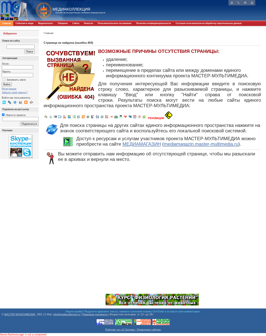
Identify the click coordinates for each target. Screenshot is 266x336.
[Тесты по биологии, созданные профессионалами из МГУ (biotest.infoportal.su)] (144, 118)
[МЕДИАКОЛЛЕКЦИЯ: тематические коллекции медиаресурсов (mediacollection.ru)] (106, 118)
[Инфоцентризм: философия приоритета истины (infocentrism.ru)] (97, 118)
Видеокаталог (45, 23)
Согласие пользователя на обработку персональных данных (209, 23)
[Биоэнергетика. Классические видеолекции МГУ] (69, 118)
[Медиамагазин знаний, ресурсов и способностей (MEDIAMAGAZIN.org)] (161, 324)
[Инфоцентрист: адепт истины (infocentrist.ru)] (102, 118)
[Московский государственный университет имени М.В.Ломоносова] (105, 324)
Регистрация (9, 88)
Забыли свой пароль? (14, 92)
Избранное (10, 33)
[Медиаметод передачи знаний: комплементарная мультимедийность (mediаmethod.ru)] (134, 118)
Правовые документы (95, 314)
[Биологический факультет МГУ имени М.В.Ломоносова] (123, 324)
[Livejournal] (9, 102)
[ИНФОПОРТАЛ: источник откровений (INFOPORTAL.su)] (60, 118)
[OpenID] (31, 102)
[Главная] (42, 10)
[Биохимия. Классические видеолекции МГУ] (64, 118)
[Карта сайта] (245, 2)
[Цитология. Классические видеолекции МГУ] (83, 118)
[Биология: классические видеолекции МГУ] (74, 118)
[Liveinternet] (20, 102)
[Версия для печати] (252, 2)
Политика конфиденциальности (153, 23)
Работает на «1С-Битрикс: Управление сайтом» (133, 329)
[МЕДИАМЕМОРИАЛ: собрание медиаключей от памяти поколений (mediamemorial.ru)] (139, 118)
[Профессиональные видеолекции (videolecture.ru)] (92, 118)
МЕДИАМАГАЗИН (141, 144)
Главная (6, 23)
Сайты (75, 23)
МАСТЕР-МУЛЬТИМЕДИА (19, 314)
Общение (63, 23)
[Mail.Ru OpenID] (15, 102)
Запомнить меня (16, 79)
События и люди (24, 23)
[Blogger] (26, 102)
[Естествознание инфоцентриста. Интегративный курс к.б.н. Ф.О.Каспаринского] (50, 118)
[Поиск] (238, 2)
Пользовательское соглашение (114, 23)
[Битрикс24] (4, 102)
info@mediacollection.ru (66, 314)
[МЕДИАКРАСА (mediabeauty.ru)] (111, 118)
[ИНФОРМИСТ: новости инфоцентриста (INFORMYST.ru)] (55, 118)
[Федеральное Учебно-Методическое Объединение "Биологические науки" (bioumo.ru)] (120, 118)
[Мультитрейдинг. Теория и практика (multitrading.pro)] (46, 118)
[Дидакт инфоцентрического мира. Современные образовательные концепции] (88, 118)
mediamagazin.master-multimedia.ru (201, 144)
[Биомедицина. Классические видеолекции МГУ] (78, 118)
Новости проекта (15, 115)
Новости (88, 23)
